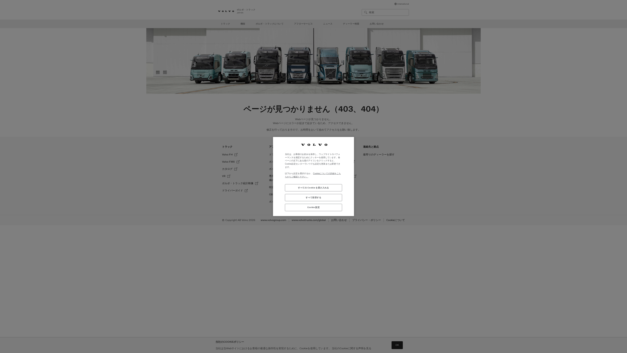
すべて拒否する (313, 197)
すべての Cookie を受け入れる (313, 187)
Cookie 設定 (313, 207)
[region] (313, 176)
